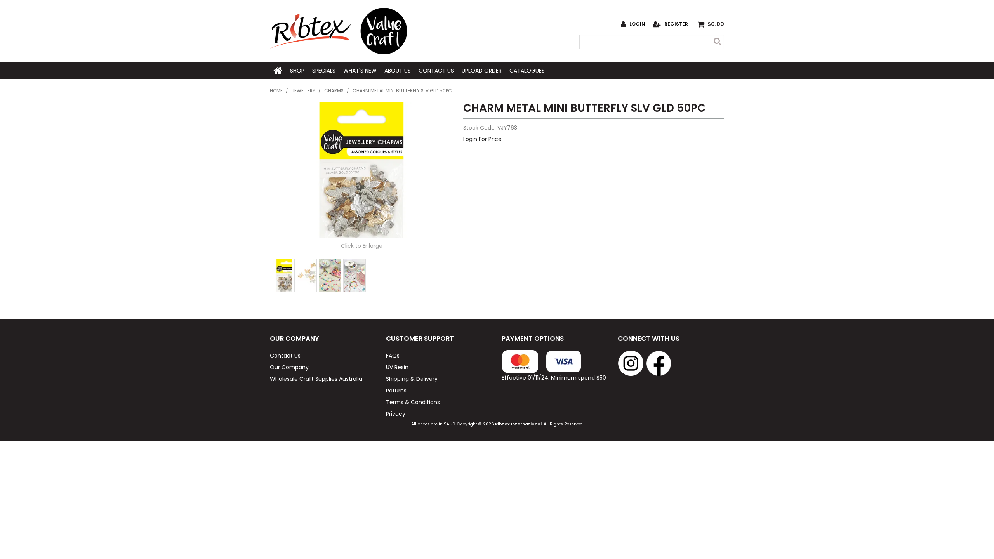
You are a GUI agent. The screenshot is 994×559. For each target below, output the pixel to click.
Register (676, 24)
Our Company (289, 367)
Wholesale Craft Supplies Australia (316, 379)
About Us (397, 71)
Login (637, 24)
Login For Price (482, 139)
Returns (396, 390)
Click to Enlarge (361, 246)
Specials (323, 71)
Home (278, 70)
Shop (297, 71)
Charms (334, 91)
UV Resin (397, 367)
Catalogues (527, 71)
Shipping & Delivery (412, 379)
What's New (360, 71)
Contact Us (436, 71)
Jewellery (303, 91)
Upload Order (482, 71)
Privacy (395, 414)
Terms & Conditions (413, 402)
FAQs (393, 355)
